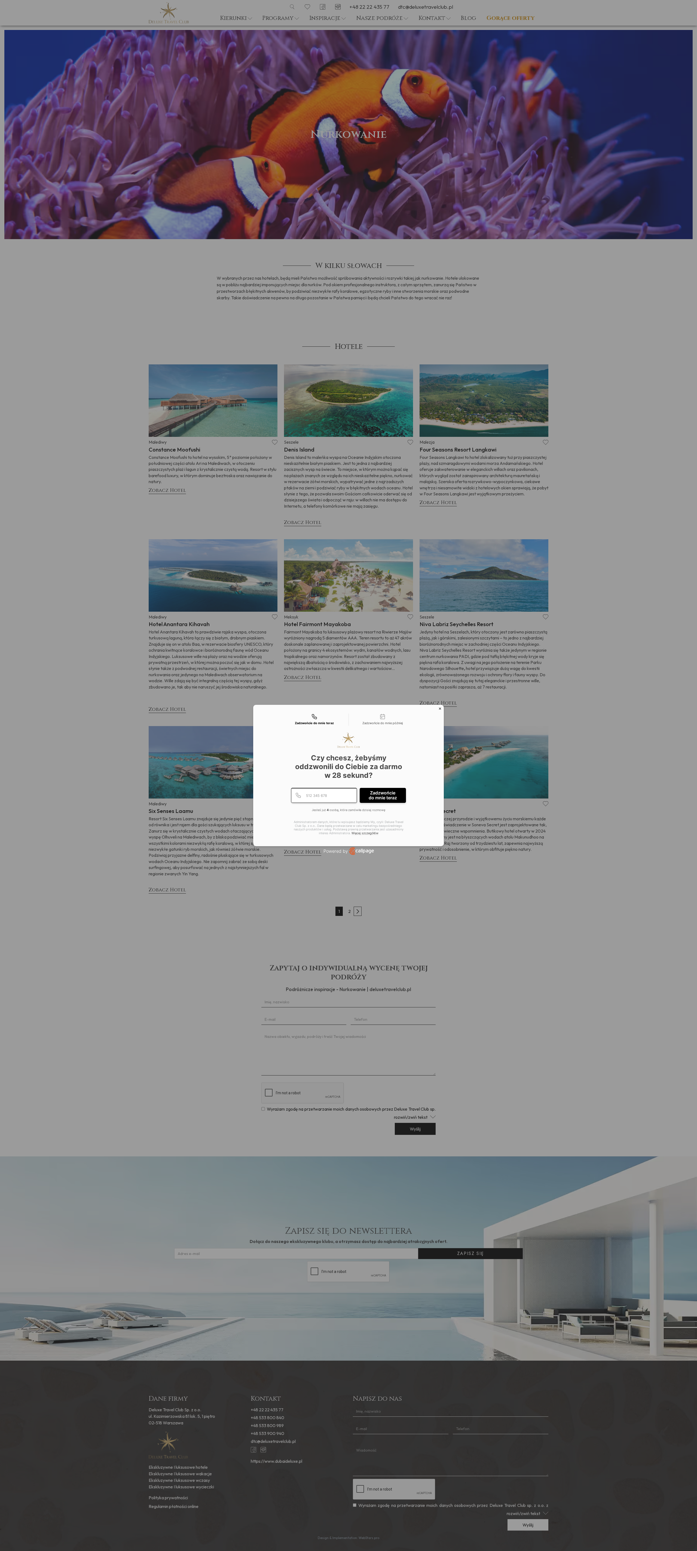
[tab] (314, 719)
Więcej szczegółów (364, 833)
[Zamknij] (440, 708)
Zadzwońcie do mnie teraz (383, 795)
